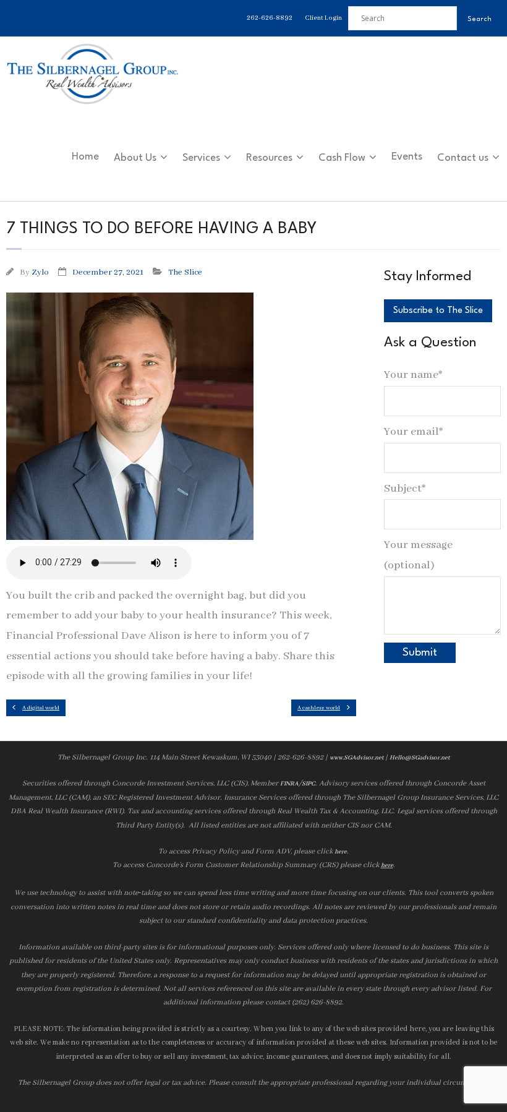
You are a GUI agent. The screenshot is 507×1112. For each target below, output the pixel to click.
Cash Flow (341, 158)
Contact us (462, 158)
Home (85, 157)
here (340, 852)
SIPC (308, 784)
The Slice (185, 272)
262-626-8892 (269, 18)
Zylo (40, 272)
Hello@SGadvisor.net (419, 758)
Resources (269, 158)
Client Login (323, 18)
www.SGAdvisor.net (356, 758)
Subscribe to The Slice (438, 310)
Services (201, 158)
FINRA (289, 784)
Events (406, 157)
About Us (135, 158)
